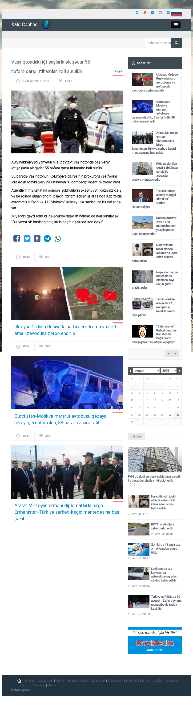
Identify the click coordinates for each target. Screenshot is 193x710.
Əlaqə (52, 685)
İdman (146, 680)
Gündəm (24, 685)
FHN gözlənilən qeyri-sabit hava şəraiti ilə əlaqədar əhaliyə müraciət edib (154, 478)
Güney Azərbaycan (92, 680)
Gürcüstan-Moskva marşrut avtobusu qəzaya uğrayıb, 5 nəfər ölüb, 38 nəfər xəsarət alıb (60, 419)
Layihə (158, 680)
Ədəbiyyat (172, 680)
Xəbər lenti (144, 63)
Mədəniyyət (115, 680)
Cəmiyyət (39, 685)
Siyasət (29, 680)
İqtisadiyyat (45, 680)
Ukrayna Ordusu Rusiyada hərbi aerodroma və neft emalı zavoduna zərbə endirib (65, 330)
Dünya (118, 71)
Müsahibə (132, 680)
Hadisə (72, 680)
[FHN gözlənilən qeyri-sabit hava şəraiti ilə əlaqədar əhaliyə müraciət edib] (155, 459)
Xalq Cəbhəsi (25, 24)
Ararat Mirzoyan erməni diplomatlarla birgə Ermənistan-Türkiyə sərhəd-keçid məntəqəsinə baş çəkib (66, 512)
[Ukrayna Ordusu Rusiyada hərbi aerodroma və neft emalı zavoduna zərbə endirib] (67, 294)
